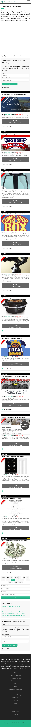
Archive (15, 683)
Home (15, 672)
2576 (17, 580)
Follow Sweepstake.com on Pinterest (13, 615)
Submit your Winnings (15, 695)
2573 (3, 580)
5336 (15, 582)
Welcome (15, 700)
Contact (15, 706)
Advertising (15, 709)
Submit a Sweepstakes (15, 689)
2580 (27, 580)
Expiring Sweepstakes (15, 678)
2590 (10, 582)
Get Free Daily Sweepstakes (10, 84)
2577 (22, 580)
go (15, 597)
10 (24, 577)
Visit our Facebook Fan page (11, 606)
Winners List (15, 692)
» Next (21, 582)
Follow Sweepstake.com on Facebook (13, 612)
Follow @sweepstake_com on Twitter (13, 614)
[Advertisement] (15, 38)
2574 (8, 580)
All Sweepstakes (15, 681)
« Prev (16, 577)
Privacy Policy (15, 711)
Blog (15, 686)
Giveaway (4, 92)
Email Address (5, 78)
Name (3, 73)
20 (27, 577)
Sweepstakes (4, 374)
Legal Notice (15, 714)
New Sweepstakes (15, 675)
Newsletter (15, 697)
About (15, 703)
